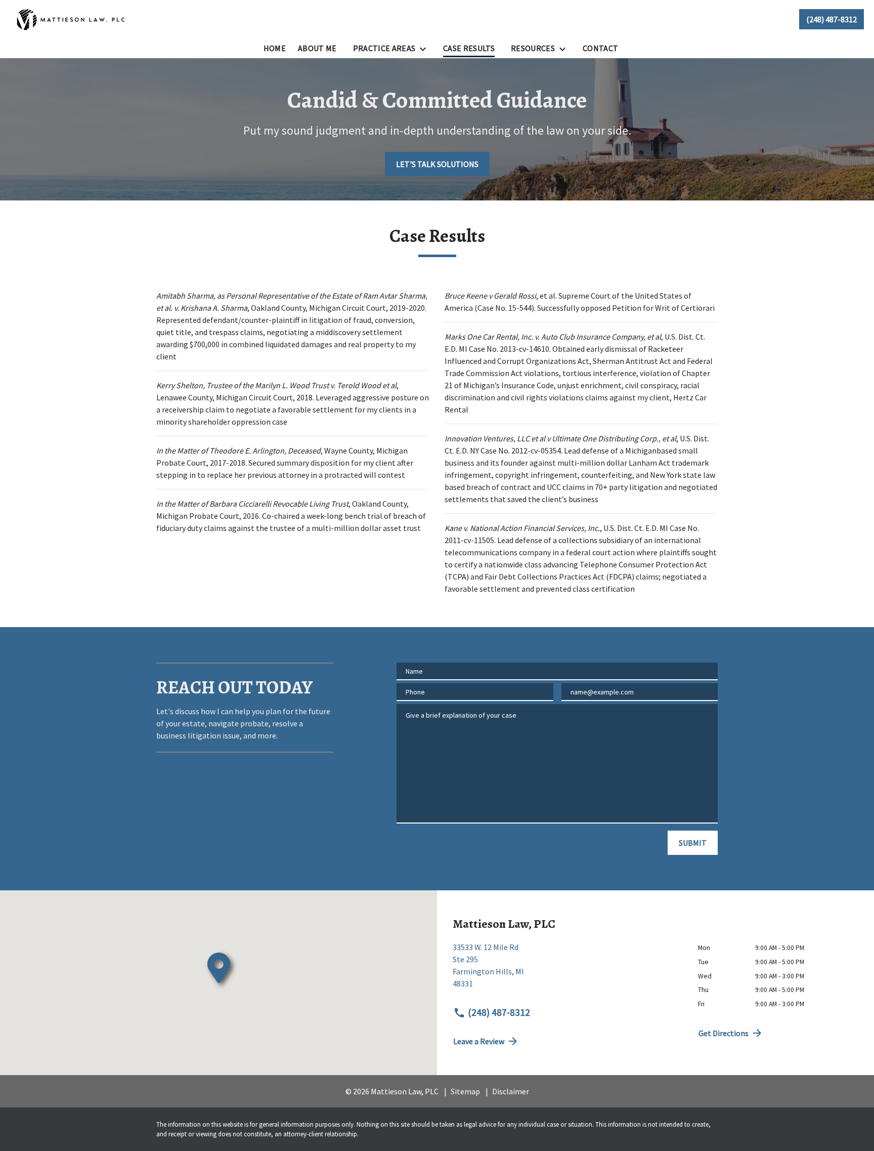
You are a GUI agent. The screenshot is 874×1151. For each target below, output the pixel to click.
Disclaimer (510, 1091)
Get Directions (723, 1033)
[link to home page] (71, 19)
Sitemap (465, 1091)
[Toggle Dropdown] (426, 48)
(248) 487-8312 (499, 1012)
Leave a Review (478, 1041)
